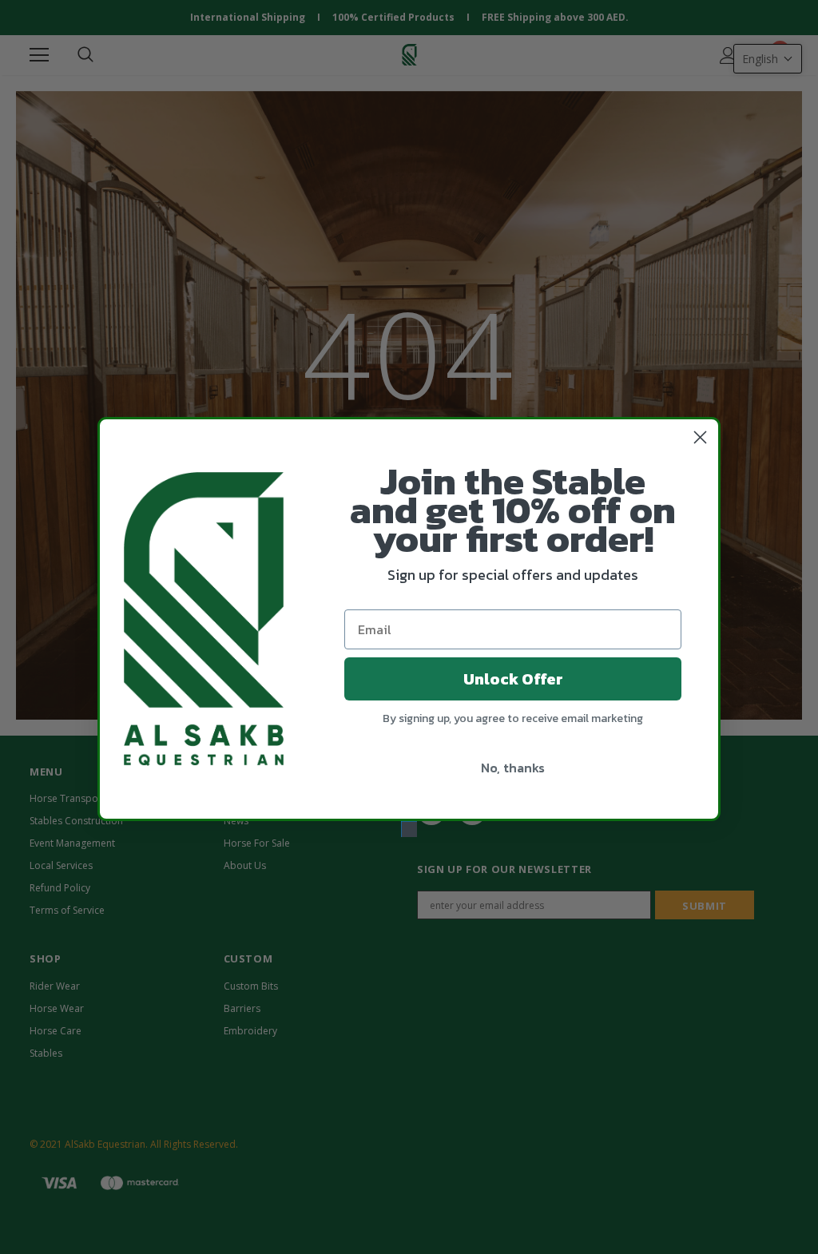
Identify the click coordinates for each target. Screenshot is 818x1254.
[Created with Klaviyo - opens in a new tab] (409, 829)
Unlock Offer (513, 679)
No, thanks (513, 767)
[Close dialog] (700, 437)
